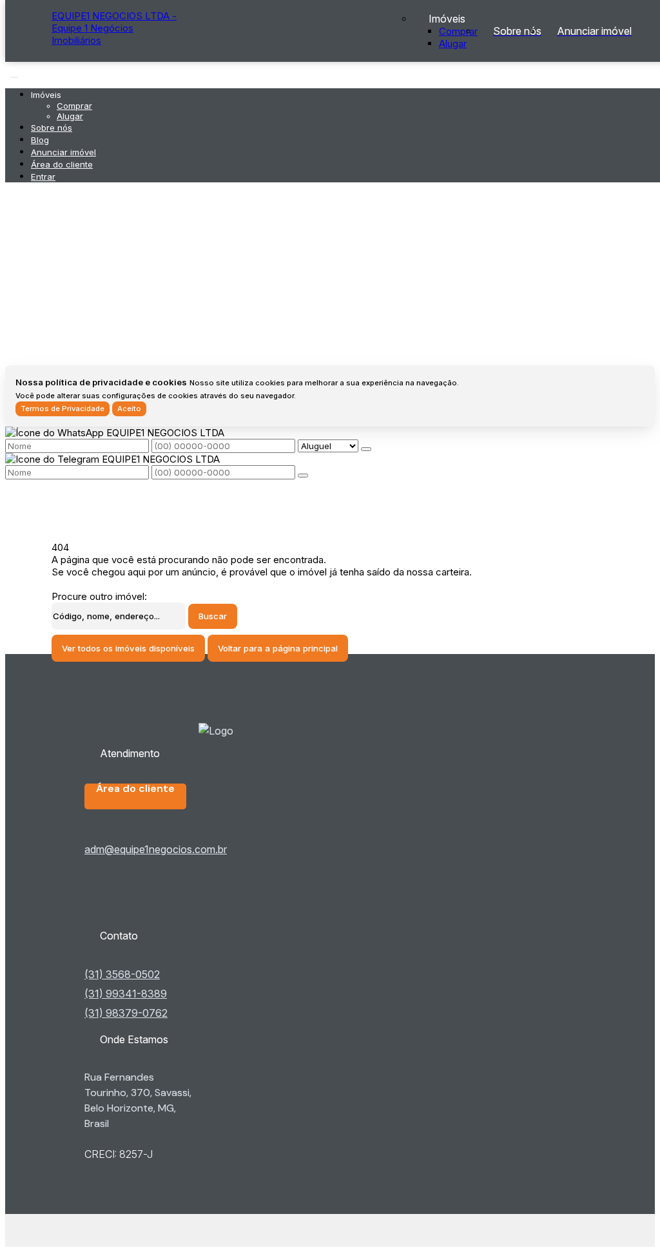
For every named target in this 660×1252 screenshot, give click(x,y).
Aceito (129, 408)
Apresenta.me (83, 1230)
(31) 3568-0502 (122, 974)
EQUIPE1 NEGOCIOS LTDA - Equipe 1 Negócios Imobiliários (114, 28)
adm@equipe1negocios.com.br (155, 849)
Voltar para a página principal (278, 648)
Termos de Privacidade (62, 408)
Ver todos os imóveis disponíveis (128, 648)
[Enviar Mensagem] (303, 475)
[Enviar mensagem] (366, 449)
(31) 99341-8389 (125, 993)
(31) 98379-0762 (126, 1012)
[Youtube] (159, 905)
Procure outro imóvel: (99, 596)
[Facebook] (159, 895)
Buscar (213, 616)
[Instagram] (159, 915)
